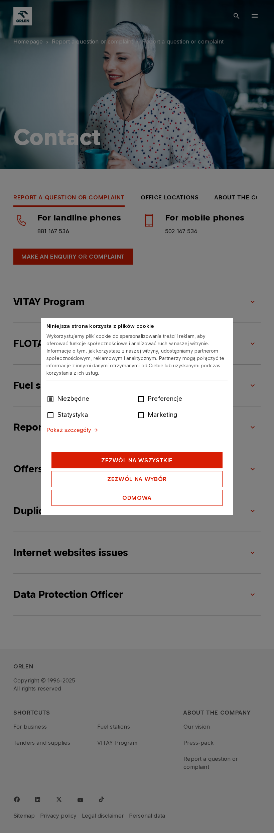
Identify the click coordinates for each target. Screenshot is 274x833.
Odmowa (137, 497)
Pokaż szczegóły (68, 430)
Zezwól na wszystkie (137, 460)
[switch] (142, 398)
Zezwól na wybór (137, 479)
